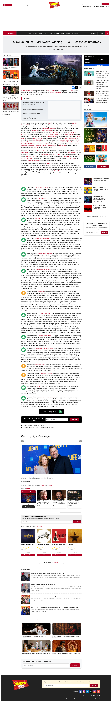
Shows (35, 33)
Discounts (103, 166)
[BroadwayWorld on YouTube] (98, 691)
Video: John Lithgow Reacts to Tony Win (43, 584)
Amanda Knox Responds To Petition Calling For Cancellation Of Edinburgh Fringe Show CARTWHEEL (102, 84)
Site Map (89, 695)
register (43, 485)
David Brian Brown (34, 160)
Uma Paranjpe (51, 146)
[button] (107, 33)
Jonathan (55, 142)
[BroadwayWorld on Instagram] (83, 691)
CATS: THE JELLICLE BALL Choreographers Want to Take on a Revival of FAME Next (54, 607)
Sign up (104, 232)
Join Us (70, 695)
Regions (84, 695)
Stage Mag (75, 33)
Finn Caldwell (71, 153)
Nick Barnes (46, 155)
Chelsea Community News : (45, 348)
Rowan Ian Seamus (41, 142)
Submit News (77, 695)
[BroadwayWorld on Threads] (94, 691)
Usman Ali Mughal (40, 146)
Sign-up (99, 4)
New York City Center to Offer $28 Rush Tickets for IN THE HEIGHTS (33, 117)
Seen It (28, 552)
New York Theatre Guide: (47, 397)
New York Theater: (45, 336)
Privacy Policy (96, 698)
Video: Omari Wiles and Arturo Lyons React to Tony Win (47, 573)
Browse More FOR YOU (69, 511)
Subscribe (75, 665)
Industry (41, 33)
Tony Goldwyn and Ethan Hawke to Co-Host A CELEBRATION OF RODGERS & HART (33, 108)
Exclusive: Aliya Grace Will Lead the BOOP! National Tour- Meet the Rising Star (11, 109)
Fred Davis (34, 131)
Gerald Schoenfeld (55, 93)
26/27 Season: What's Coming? (20, 5)
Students (56, 33)
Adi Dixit (36, 148)
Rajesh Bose (54, 134)
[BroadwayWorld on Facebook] (80, 691)
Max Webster (41, 151)
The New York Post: (44, 314)
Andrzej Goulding (31, 156)
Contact (65, 695)
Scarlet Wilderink (46, 131)
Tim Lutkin (66, 156)
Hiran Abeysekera (49, 129)
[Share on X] (76, 87)
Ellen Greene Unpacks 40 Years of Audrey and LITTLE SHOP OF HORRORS (102, 93)
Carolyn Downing (26, 158)
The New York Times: (42, 187)
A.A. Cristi (35, 620)
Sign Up (94, 685)
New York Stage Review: (42, 239)
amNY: (39, 386)
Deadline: (37, 218)
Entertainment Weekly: (44, 253)
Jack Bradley (70, 158)
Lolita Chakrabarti (27, 91)
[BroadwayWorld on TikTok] (91, 691)
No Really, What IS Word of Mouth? (32, 113)
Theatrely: (40, 292)
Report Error (96, 695)
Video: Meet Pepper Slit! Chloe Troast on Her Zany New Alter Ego (33, 103)
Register (93, 33)
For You (28, 488)
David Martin (62, 142)
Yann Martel (51, 91)
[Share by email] (80, 87)
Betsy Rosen (71, 142)
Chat (46, 33)
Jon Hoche (31, 146)
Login (101, 33)
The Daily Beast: (40, 365)
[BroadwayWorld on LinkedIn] (87, 691)
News (29, 33)
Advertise (54, 695)
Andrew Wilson (44, 144)
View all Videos (88, 106)
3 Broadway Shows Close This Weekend (10, 64)
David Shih (62, 146)
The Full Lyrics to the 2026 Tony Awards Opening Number (48, 596)
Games (68, 33)
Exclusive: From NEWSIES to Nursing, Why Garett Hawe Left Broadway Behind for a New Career (10, 94)
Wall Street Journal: (45, 374)
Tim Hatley (24, 153)
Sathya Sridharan (70, 138)
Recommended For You (90, 173)
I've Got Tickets (28, 555)
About (60, 695)
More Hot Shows (90, 166)
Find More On (50, 562)
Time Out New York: (43, 198)
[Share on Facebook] (73, 87)
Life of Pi (70, 91)
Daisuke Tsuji (37, 140)
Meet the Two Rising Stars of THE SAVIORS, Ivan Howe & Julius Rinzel (102, 100)
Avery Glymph (69, 134)
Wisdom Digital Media (74, 698)
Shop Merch (8, 5)
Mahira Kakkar (51, 136)
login (50, 485)
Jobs (51, 33)
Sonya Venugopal (63, 140)
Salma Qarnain (38, 138)
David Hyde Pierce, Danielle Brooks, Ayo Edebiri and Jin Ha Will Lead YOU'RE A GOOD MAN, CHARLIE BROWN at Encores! (11, 78)
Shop (62, 33)
